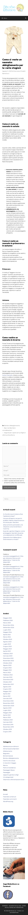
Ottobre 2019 (7, 729)
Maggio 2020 (7, 712)
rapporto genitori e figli (11, 775)
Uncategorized (8, 777)
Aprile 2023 (7, 651)
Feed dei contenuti (9, 797)
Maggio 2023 (7, 649)
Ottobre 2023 (7, 639)
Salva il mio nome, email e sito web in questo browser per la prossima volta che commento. (14, 480)
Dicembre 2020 (8, 701)
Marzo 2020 (7, 717)
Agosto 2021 (7, 686)
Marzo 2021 (6, 696)
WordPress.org (8, 801)
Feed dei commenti (10, 799)
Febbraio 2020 (8, 720)
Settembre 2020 (8, 705)
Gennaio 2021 (7, 698)
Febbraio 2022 (8, 675)
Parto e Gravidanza (9, 767)
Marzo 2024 (7, 637)
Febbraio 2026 (8, 620)
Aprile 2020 (7, 715)
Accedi (5, 794)
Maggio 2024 (7, 632)
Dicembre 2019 (8, 724)
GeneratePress (14, 912)
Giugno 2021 (7, 689)
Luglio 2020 (7, 710)
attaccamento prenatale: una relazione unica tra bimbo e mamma (13, 527)
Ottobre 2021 (7, 682)
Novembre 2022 (8, 660)
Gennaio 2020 (7, 722)
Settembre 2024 (8, 627)
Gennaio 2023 (7, 656)
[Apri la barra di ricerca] (25, 18)
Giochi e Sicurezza (9, 760)
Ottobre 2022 (7, 663)
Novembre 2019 (8, 727)
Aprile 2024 (7, 634)
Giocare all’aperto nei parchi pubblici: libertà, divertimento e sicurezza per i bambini (13, 520)
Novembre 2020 (8, 703)
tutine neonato (7, 375)
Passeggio (6, 772)
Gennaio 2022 (7, 677)
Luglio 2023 (7, 644)
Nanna (5, 765)
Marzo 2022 (7, 672)
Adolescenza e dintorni (11, 746)
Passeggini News (9, 770)
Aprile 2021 (6, 694)
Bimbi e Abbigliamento (12, 425)
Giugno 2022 (7, 668)
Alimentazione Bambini (11, 749)
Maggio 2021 (7, 691)
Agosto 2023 (7, 641)
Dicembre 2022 (8, 658)
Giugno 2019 (7, 731)
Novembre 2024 (8, 625)
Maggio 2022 (7, 670)
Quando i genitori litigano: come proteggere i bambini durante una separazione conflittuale (14, 533)
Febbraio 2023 (8, 653)
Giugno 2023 (7, 646)
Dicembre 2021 (8, 679)
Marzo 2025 (7, 623)
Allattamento (7, 751)
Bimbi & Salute (8, 756)
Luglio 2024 (7, 630)
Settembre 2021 (8, 684)
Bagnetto (6, 753)
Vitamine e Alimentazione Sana (13, 779)
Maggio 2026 (7, 618)
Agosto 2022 (7, 665)
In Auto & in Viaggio (9, 763)
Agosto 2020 (7, 708)
